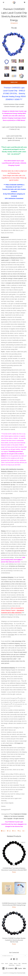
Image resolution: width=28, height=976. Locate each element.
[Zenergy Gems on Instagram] (17, 959)
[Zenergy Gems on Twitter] (11, 959)
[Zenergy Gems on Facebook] (14, 959)
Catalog (10, 963)
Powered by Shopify (21, 972)
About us (15, 963)
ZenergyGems (14, 23)
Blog (19, 963)
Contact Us (18, 965)
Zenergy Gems (13, 972)
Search (6, 963)
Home (2, 963)
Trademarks (24, 963)
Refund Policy (12, 965)
